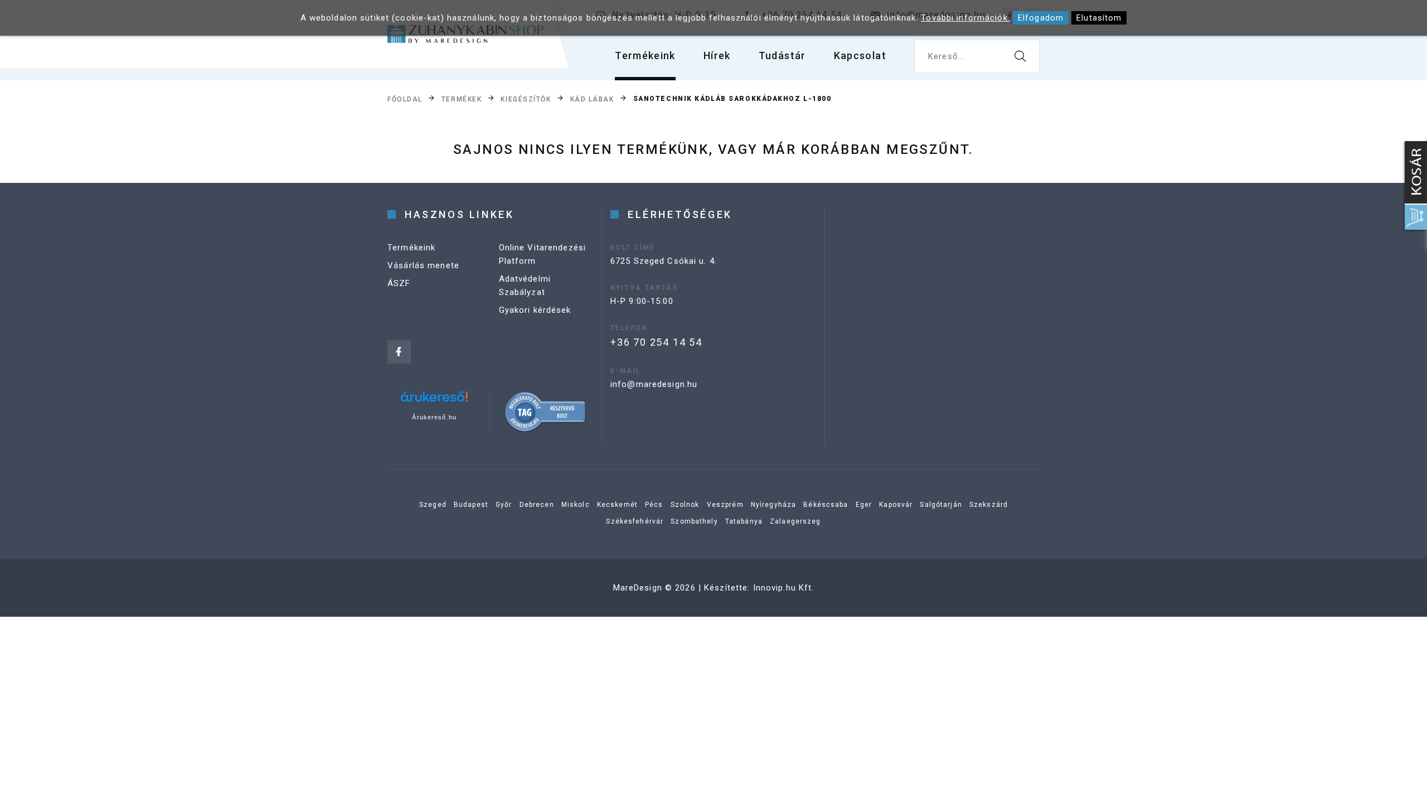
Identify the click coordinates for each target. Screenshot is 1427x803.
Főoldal (405, 99)
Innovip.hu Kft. (783, 588)
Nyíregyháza (773, 505)
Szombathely (694, 521)
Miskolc (575, 505)
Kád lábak (592, 99)
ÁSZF (399, 283)
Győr (504, 505)
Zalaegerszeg (795, 521)
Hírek (717, 55)
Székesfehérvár (634, 521)
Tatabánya (744, 521)
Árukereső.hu (434, 417)
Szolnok (685, 505)
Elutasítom (1099, 18)
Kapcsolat (860, 55)
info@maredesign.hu (653, 384)
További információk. (965, 18)
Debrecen (537, 505)
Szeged (432, 505)
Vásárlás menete (423, 265)
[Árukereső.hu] (434, 400)
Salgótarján (941, 505)
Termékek (461, 99)
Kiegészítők (526, 99)
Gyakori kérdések (535, 310)
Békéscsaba (825, 505)
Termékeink (645, 55)
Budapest (471, 505)
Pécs (654, 505)
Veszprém (725, 505)
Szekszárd (988, 505)
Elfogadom (1041, 18)
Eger (864, 505)
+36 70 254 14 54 (656, 342)
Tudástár (782, 55)
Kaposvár (895, 505)
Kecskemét (617, 505)
